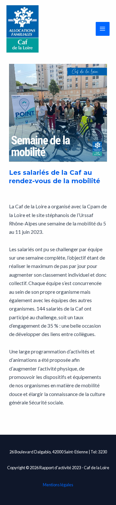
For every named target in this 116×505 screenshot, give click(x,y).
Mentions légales (58, 484)
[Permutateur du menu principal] (103, 29)
